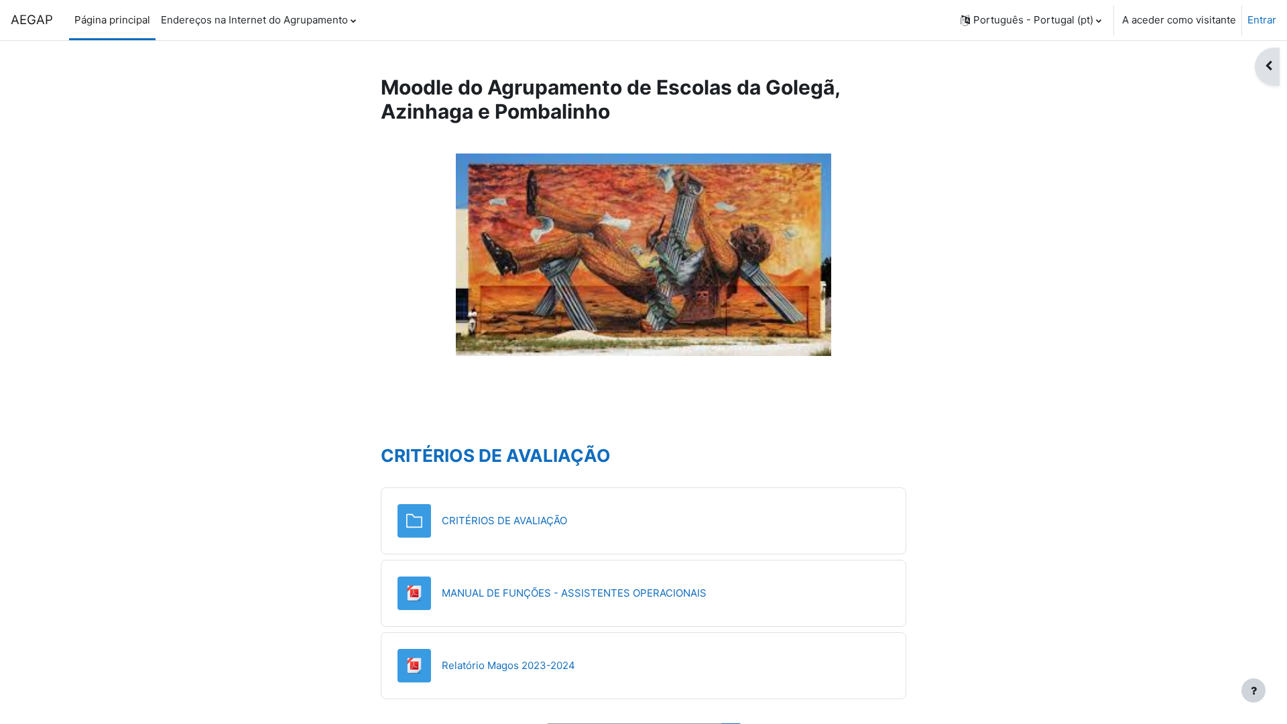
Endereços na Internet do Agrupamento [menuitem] (254, 19)
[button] (1031, 20)
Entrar (1261, 19)
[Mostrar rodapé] (1253, 690)
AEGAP (32, 19)
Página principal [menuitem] (112, 19)
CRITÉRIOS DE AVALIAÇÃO (496, 455)
